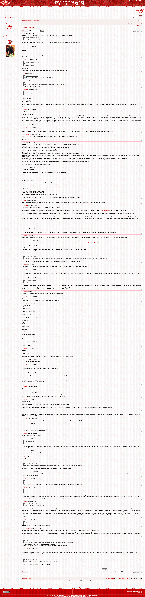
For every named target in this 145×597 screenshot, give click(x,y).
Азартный (26, 177)
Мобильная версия (139, 20)
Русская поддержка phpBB (82, 581)
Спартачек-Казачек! (28, 134)
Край (25, 538)
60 (141, 30)
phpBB (79, 580)
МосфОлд (26, 418)
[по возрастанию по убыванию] (100, 569)
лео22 (25, 33)
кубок (30, 6)
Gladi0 (25, 450)
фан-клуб (119, 6)
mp (24, 456)
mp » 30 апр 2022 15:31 (31, 441)
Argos (25, 73)
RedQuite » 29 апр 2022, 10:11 (32, 540)
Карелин (25, 109)
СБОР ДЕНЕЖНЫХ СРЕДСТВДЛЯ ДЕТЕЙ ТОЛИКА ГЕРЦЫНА (10, 35)
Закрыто (22, 30)
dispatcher (26, 392)
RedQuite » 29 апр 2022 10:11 (32, 490)
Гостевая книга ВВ (35, 20)
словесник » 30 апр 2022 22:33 (32, 37)
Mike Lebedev (27, 240)
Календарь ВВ (139, 25)
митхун (25, 235)
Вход (140, 23)
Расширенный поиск (137, 17)
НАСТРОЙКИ (10, 28)
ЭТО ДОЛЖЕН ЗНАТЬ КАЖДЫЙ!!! (10, 20)
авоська (25, 423)
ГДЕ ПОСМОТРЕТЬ (10, 23)
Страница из (128, 30)
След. (140, 569)
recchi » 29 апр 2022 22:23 (31, 559)
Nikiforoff (26, 548)
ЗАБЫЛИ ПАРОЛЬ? (10, 31)
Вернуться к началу (141, 57)
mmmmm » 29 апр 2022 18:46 (32, 75)
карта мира (61, 6)
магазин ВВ (74, 6)
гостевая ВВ (87, 6)
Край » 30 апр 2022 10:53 (31, 522)
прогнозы (108, 6)
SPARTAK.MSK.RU (56, 595)
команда (50, 6)
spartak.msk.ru (90, 595)
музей (133, 6)
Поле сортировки (78, 569)
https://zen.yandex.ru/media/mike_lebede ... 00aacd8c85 (87, 242)
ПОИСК (10, 27)
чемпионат (21, 6)
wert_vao (25, 341)
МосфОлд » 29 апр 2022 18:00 (32, 83)
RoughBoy (26, 127)
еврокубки (39, 6)
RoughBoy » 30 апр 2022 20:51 (32, 256)
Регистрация (135, 23)
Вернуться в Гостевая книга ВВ (28, 575)
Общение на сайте (27, 20)
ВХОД (10, 25)
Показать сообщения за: (58, 569)
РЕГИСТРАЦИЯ (10, 29)
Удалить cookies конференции (121, 578)
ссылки (140, 6)
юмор (127, 6)
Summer (25, 200)
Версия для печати (141, 20)
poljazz (25, 277)
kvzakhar (25, 359)
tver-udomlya (26, 471)
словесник (26, 46)
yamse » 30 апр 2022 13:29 (31, 463)
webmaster (139, 591)
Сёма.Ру (140, 592)
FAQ (130, 23)
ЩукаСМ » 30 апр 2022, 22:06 (32, 92)
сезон (12, 6)
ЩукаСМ (26, 59)
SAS (24, 303)
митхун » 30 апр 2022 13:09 (32, 481)
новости (4, 6)
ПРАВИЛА (10, 26)
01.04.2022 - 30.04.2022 (27, 28)
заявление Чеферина (106, 210)
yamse (25, 478)
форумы (98, 6)
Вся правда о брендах (81, 587)
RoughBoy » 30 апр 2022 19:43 (32, 280)
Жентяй (25, 291)
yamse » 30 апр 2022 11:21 (31, 503)
